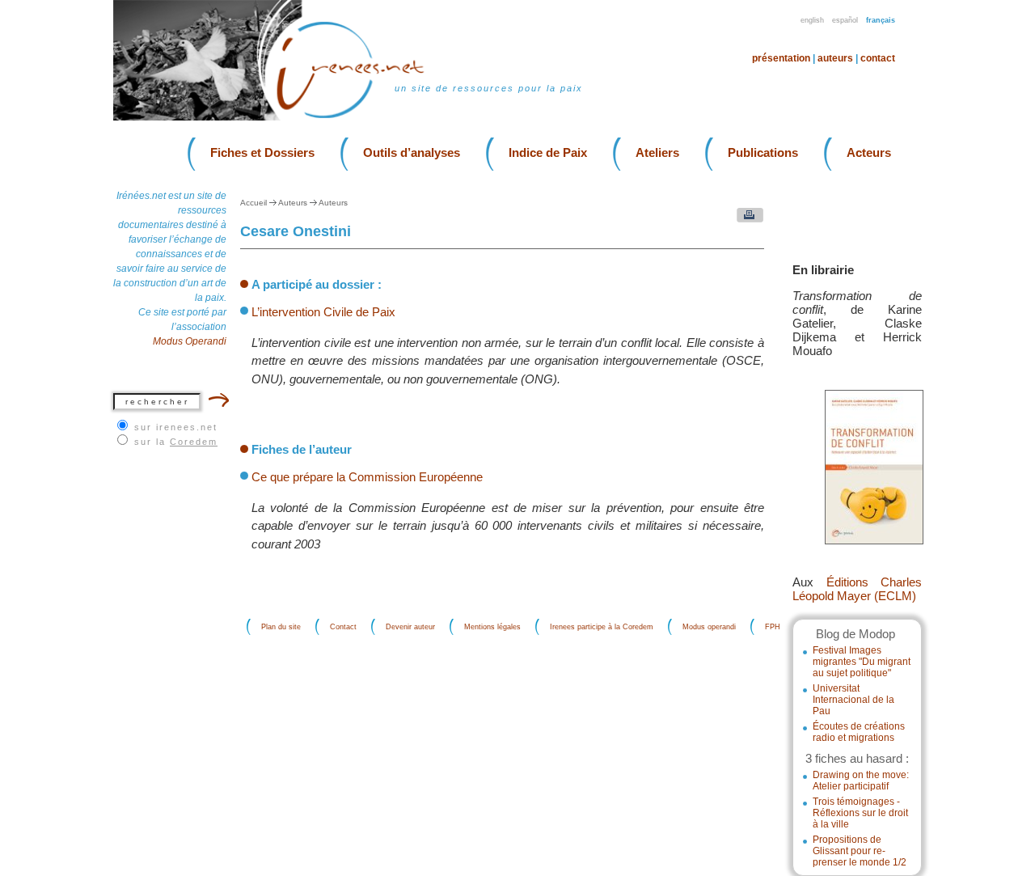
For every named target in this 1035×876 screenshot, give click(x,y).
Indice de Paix (548, 152)
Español (845, 20)
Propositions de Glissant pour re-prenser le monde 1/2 (859, 851)
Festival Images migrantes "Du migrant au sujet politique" (861, 662)
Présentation (781, 58)
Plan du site (281, 627)
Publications (763, 152)
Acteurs (869, 152)
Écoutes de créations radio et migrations (859, 732)
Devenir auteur (410, 627)
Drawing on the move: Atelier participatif (861, 780)
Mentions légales (492, 627)
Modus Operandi (189, 341)
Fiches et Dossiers (262, 152)
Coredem (194, 441)
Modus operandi (709, 627)
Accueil (253, 202)
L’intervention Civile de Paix (323, 312)
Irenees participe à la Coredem (601, 627)
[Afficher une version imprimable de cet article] (746, 219)
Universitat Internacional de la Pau (853, 700)
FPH (772, 627)
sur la (176, 441)
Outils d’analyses (411, 152)
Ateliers (657, 152)
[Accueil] (360, 117)
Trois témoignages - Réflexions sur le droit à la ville (860, 813)
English (812, 20)
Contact (877, 58)
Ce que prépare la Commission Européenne (367, 477)
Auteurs (835, 58)
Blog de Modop (855, 634)
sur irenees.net (176, 427)
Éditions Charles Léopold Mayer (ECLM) (857, 589)
